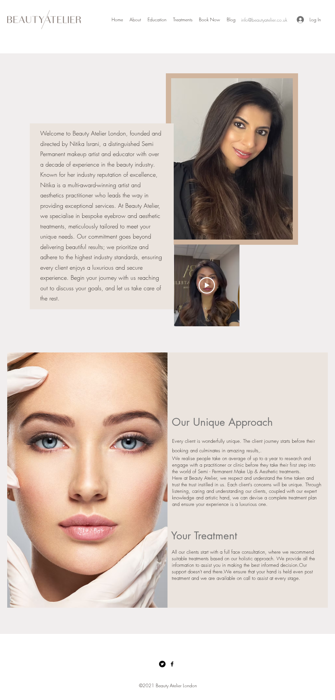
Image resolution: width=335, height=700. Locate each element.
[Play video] (207, 285)
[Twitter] (162, 664)
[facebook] (172, 664)
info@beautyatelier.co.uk (264, 20)
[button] (183, 20)
